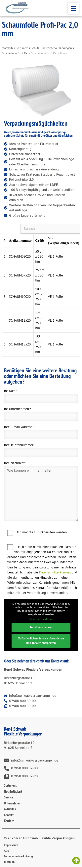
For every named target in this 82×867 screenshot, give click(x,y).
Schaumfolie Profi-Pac (15, 53)
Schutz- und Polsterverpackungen (51, 48)
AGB (6, 850)
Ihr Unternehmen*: (17, 409)
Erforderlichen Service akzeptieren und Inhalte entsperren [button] (41, 641)
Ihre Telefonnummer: (19, 445)
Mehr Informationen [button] (41, 619)
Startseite (8, 48)
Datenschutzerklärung (55, 572)
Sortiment (22, 48)
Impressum (11, 845)
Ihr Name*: (11, 391)
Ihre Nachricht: (14, 463)
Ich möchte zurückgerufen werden (42, 532)
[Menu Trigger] (73, 8)
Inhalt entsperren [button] (41, 627)
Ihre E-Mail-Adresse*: (19, 427)
